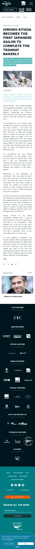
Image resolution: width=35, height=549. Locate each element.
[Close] (33, 536)
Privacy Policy (9, 539)
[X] (19, 485)
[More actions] (31, 26)
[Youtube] (23, 485)
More (25, 17)
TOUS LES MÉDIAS (7, 17)
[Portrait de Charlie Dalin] (17, 285)
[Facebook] (15, 485)
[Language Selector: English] (29, 9)
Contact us (10, 490)
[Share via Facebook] (4, 264)
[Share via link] (16, 264)
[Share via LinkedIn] (12, 264)
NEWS (18, 17)
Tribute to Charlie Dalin (13, 296)
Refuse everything (9, 543)
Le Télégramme (24, 490)
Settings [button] (17, 546)
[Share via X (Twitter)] (8, 264)
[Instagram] (12, 485)
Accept (26, 543)
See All (30, 273)
